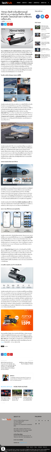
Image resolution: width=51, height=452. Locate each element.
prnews (6, 346)
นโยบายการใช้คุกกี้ (17, 423)
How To (24, 2)
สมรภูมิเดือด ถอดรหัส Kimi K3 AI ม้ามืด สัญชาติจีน (45, 49)
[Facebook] (36, 421)
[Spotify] (48, 421)
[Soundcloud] (45, 421)
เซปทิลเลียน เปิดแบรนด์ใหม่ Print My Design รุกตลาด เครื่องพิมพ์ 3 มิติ (27, 399)
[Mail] (42, 421)
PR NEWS (6, 9)
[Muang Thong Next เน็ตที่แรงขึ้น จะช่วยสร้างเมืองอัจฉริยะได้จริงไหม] (37, 56)
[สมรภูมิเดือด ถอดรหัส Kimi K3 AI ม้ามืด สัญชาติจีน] (37, 50)
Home (2, 9)
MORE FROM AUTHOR (20, 387)
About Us (43, 2)
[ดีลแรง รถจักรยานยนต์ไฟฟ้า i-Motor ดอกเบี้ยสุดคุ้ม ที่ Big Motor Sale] (6, 393)
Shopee (2, 342)
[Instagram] (39, 421)
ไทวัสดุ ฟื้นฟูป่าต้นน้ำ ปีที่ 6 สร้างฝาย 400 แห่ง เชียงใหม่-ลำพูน (17, 399)
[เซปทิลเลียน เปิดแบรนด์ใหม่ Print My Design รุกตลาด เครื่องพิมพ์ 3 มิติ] (28, 393)
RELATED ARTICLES (6, 387)
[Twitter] (36, 424)
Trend (18, 2)
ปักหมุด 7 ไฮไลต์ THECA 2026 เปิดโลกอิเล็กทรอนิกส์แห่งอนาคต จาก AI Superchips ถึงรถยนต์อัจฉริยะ (45, 36)
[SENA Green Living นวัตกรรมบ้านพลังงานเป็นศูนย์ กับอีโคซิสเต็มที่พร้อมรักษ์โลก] (37, 27)
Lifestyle (36, 2)
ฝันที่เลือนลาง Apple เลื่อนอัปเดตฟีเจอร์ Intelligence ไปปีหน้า (26, 363)
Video (30, 2)
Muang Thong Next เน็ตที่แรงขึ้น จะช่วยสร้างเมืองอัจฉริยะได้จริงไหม (45, 56)
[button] (48, 2)
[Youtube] (39, 424)
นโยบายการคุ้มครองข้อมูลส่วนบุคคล (21, 420)
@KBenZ (3, 21)
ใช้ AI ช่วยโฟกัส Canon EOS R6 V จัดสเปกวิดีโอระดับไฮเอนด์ (45, 43)
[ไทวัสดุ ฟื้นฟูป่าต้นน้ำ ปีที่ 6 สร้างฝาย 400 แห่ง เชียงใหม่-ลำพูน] (17, 393)
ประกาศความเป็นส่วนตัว (19, 421)
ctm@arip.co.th (23, 442)
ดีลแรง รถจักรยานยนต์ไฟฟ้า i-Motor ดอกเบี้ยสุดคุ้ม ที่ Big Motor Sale (5, 399)
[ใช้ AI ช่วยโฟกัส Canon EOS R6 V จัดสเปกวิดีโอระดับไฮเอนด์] (37, 43)
